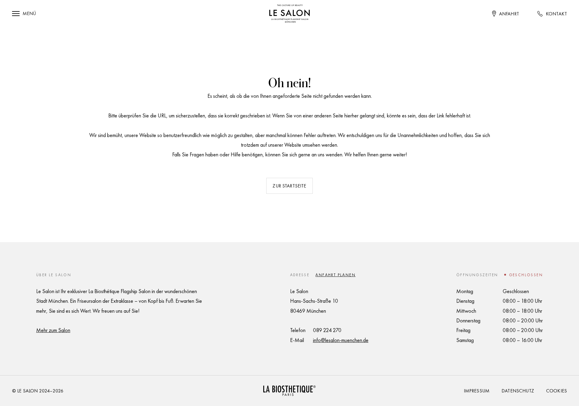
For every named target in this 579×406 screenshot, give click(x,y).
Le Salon (27, 391)
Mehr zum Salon (53, 330)
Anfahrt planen (335, 274)
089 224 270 (327, 330)
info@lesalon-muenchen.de (341, 340)
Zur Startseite (289, 186)
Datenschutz (517, 391)
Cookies (556, 391)
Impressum (476, 391)
